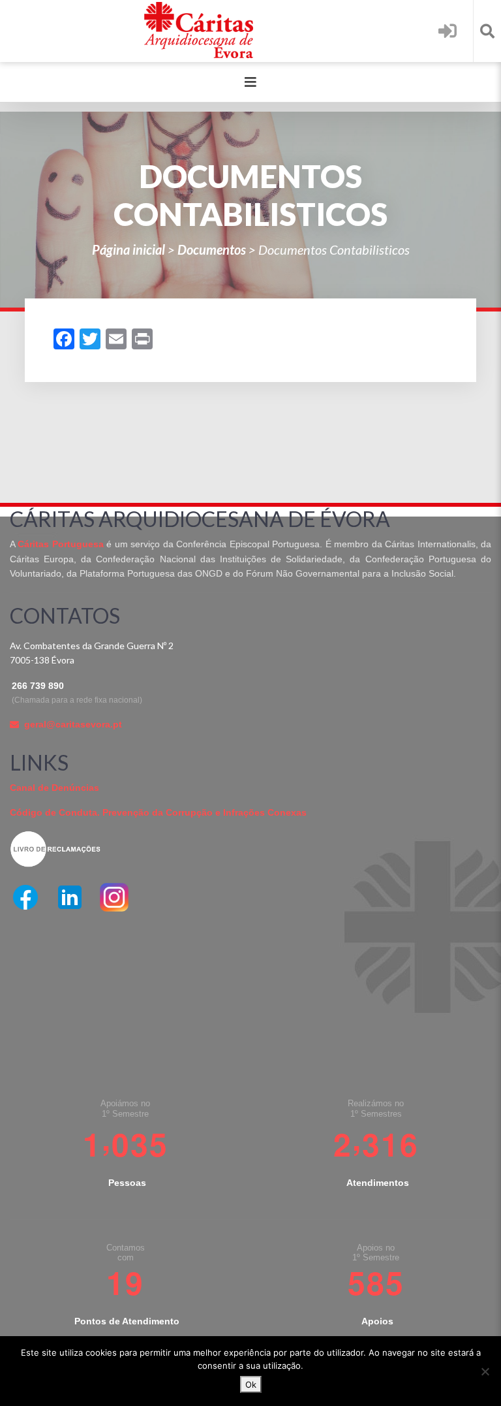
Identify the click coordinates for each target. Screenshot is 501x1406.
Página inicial (128, 249)
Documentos (211, 249)
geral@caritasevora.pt (73, 724)
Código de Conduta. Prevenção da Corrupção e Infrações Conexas (158, 812)
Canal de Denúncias (54, 787)
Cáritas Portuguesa (60, 544)
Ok (250, 1384)
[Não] (484, 1371)
